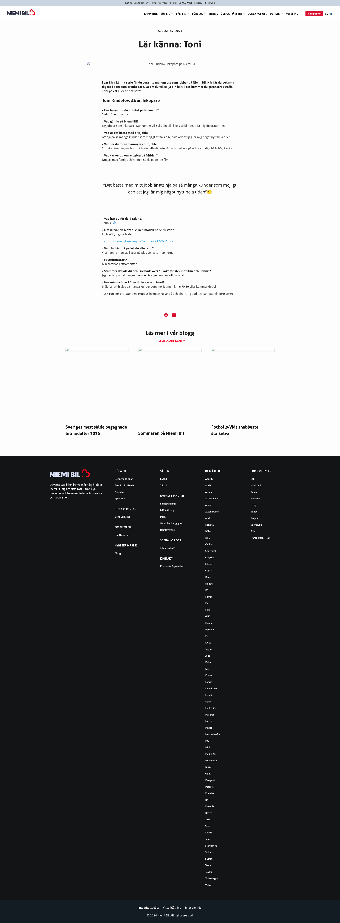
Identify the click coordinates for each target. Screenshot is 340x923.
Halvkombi (256, 485)
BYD (207, 537)
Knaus (208, 675)
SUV (253, 531)
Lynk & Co (210, 708)
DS (206, 590)
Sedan (254, 511)
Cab (253, 478)
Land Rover (211, 688)
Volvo (208, 885)
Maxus (208, 721)
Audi (207, 518)
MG (207, 740)
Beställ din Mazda (124, 485)
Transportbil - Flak (260, 537)
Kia (207, 668)
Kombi (254, 492)
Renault (209, 806)
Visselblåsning (172, 907)
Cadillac (209, 544)
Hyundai (209, 629)
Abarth (209, 478)
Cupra (208, 570)
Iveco (208, 642)
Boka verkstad (122, 516)
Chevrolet (210, 550)
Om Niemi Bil (122, 535)
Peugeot (210, 780)
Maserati (209, 714)
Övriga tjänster (231, 13)
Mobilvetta (211, 760)
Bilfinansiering (168, 503)
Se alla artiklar (170, 341)
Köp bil (165, 13)
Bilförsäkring (167, 510)
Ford (207, 609)
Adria (208, 485)
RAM (207, 799)
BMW (208, 531)
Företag (197, 13)
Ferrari (208, 596)
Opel (208, 773)
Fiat (207, 603)
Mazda (208, 727)
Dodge (209, 583)
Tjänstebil (120, 498)
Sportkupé (256, 524)
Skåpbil (255, 518)
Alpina (208, 505)
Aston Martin (212, 511)
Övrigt (254, 505)
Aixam (208, 492)
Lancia (208, 681)
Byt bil (163, 478)
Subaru (209, 852)
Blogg (118, 553)
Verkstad (292, 13)
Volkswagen (212, 878)
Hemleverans (167, 529)
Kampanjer (151, 13)
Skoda (208, 832)
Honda (208, 623)
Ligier (208, 701)
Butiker (275, 13)
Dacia (208, 577)
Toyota (208, 871)
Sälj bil (181, 13)
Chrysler (209, 557)
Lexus (208, 695)
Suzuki (208, 858)
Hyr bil (213, 13)
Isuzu (208, 636)
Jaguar (208, 649)
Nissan (208, 767)
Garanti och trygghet (171, 523)
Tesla (208, 865)
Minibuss (255, 498)
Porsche (209, 793)
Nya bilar (119, 492)
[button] (166, 315)
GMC (207, 616)
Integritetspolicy (148, 907)
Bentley (209, 524)
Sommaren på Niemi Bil (161, 433)
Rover (208, 812)
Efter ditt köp (193, 907)
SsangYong (211, 845)
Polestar (209, 786)
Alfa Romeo (211, 498)
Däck (163, 516)
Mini (207, 747)
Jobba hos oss (257, 13)
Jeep (207, 655)
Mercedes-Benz (214, 734)
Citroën (209, 564)
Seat (207, 826)
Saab (208, 819)
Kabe (208, 662)
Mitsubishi (210, 754)
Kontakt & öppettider (171, 566)
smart (208, 839)
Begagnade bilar (124, 478)
